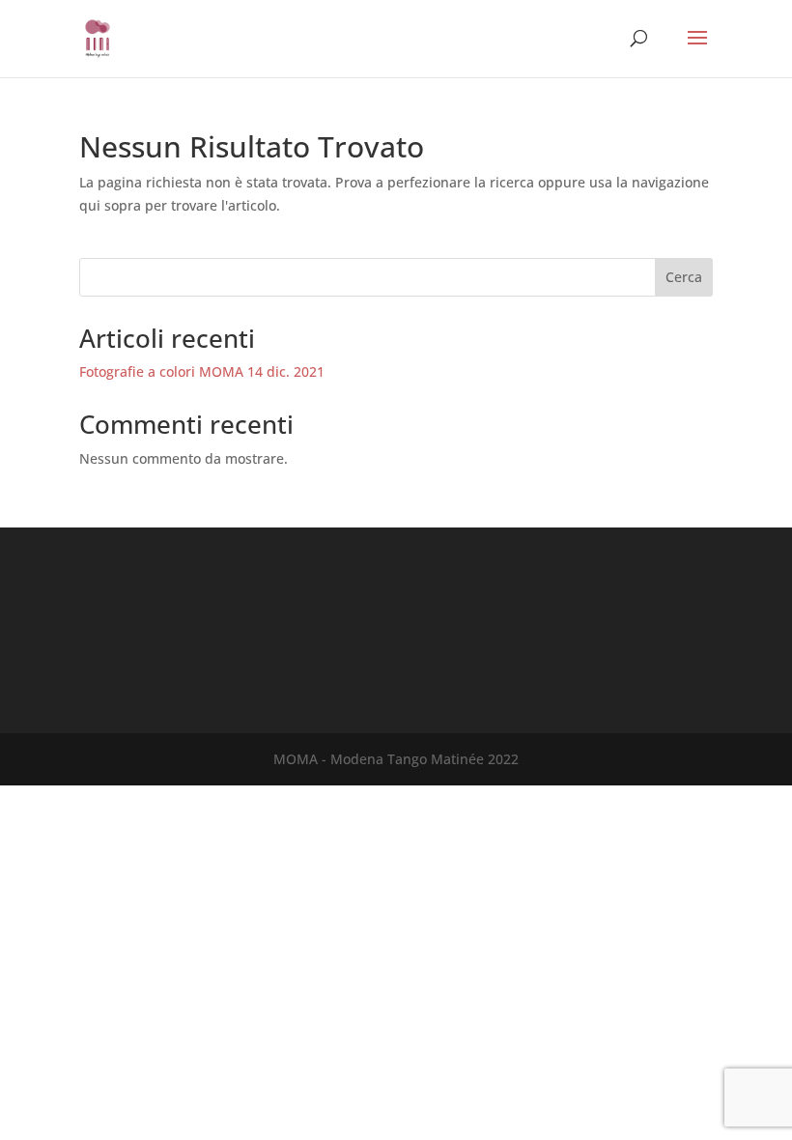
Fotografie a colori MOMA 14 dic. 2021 (202, 371)
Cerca (683, 277)
